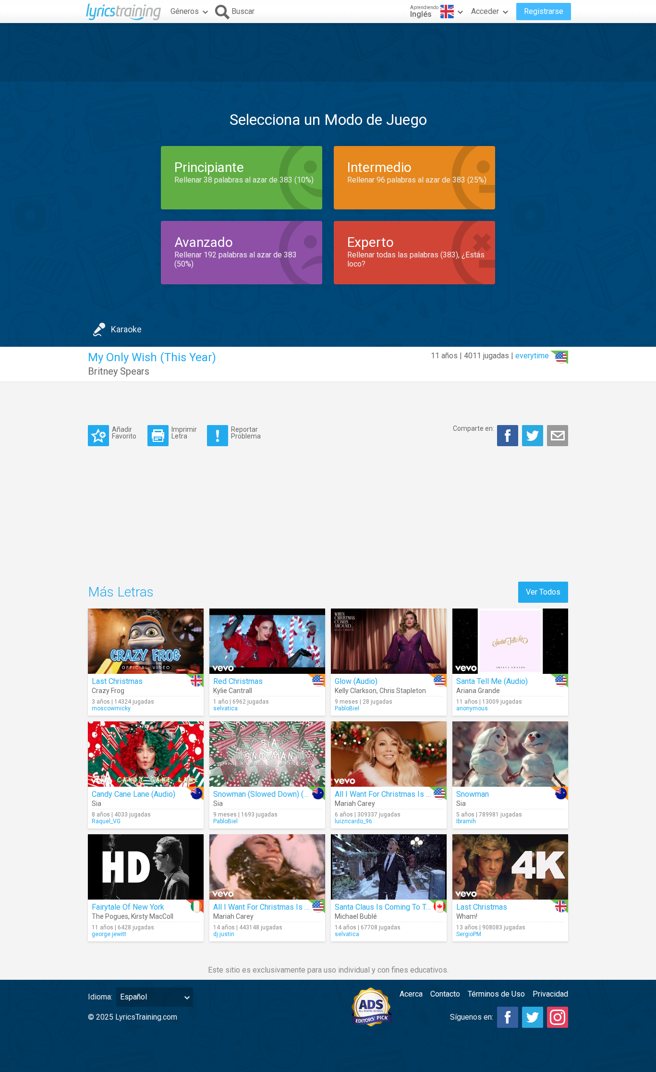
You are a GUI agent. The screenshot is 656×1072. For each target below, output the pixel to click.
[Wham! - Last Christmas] (510, 867)
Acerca (411, 994)
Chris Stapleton (402, 690)
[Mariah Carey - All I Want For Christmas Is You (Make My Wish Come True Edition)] (389, 754)
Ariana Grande (478, 690)
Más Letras (121, 592)
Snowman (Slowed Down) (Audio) (269, 794)
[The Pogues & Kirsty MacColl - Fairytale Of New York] (146, 867)
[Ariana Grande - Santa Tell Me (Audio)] (510, 641)
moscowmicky (111, 708)
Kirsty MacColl (152, 916)
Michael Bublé (356, 916)
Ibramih (466, 821)
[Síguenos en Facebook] (507, 1017)
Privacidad (550, 994)
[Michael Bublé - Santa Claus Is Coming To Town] (389, 867)
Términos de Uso (496, 994)
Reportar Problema (246, 432)
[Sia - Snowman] (510, 754)
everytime (532, 355)
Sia (96, 803)
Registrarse (543, 11)
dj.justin (223, 934)
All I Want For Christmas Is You (264, 907)
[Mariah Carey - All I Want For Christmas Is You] (267, 867)
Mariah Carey (355, 803)
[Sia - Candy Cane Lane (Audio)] (146, 754)
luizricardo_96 (353, 821)
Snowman (472, 794)
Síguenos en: (471, 1017)
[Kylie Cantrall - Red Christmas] (267, 641)
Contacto (445, 994)
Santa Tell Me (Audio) (492, 681)
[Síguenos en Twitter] (532, 1017)
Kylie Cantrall (232, 690)
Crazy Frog (108, 690)
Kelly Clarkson (356, 690)
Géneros (184, 11)
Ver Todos (543, 592)
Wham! (466, 916)
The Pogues (110, 916)
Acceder (485, 11)
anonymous (472, 708)
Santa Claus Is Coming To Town (387, 907)
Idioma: (100, 996)
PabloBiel (347, 708)
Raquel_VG (106, 821)
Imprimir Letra (184, 432)
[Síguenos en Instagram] (557, 1017)
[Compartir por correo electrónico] (557, 435)
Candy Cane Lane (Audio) (133, 794)
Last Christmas (117, 681)
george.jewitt (109, 934)
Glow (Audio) (356, 681)
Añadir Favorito (124, 432)
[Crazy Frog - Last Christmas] (146, 641)
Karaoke (126, 329)
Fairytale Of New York (128, 907)
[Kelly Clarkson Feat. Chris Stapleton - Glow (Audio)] (389, 641)
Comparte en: (473, 428)
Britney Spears (118, 371)
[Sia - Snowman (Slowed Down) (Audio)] (267, 754)
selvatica (225, 708)
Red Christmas (238, 681)
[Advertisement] (328, 52)
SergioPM (468, 934)
